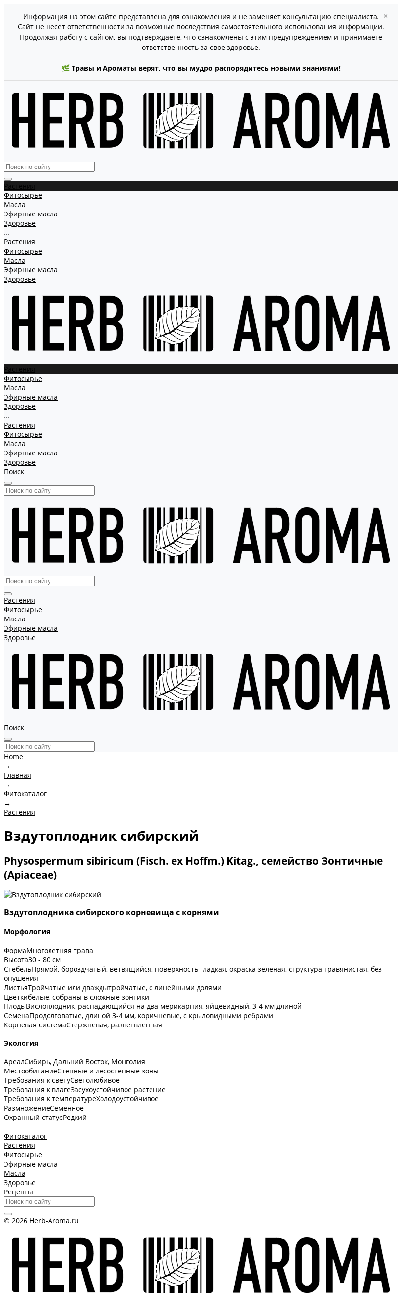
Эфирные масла (31, 269)
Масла (14, 260)
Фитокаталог (25, 1136)
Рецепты (18, 1191)
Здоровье (20, 279)
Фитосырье (23, 251)
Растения (19, 241)
